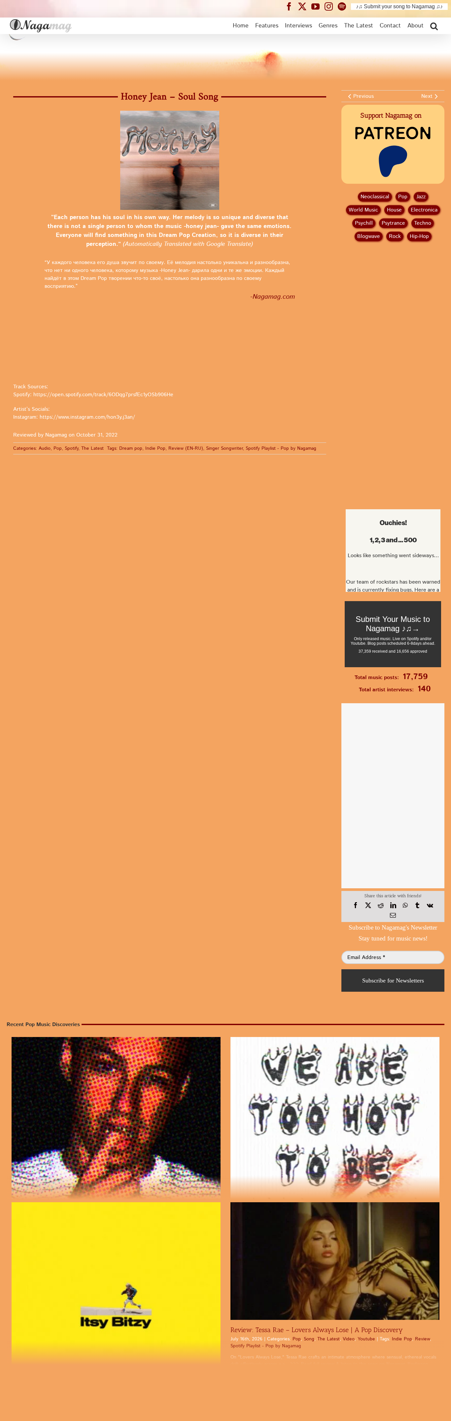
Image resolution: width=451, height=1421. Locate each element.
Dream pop (130, 448)
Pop (57, 448)
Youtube (366, 1339)
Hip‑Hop (419, 236)
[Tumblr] (417, 905)
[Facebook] (355, 905)
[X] (368, 905)
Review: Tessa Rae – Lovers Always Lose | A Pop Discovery (316, 1330)
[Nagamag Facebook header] (291, 6)
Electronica (424, 210)
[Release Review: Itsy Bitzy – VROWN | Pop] (116, 1306)
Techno (422, 223)
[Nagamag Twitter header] (304, 6)
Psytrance (393, 223)
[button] (434, 26)
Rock (395, 236)
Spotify (71, 448)
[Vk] (430, 905)
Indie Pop (155, 448)
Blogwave (368, 236)
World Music (363, 210)
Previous (363, 96)
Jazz (421, 197)
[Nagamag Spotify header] (344, 6)
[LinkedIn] (393, 905)
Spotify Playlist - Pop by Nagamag (281, 448)
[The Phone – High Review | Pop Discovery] (116, 1141)
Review (422, 1339)
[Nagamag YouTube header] (318, 6)
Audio (45, 448)
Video (349, 1339)
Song (309, 1339)
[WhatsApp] (405, 905)
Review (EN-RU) (185, 448)
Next (427, 96)
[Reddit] (380, 905)
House (394, 210)
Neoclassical (375, 197)
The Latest (92, 448)
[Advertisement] (392, 282)
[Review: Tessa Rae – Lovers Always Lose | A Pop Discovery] (334, 1261)
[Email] (393, 915)
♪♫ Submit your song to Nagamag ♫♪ (399, 6)
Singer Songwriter (224, 448)
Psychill (364, 223)
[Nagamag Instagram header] (331, 6)
